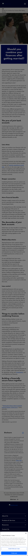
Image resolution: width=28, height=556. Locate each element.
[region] (14, 544)
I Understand (14, 553)
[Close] (26, 533)
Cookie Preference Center (14, 548)
